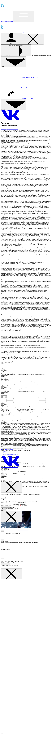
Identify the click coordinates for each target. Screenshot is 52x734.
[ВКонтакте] (2, 479)
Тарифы (5, 451)
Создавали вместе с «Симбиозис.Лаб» (9, 467)
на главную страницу (5, 549)
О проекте (5, 452)
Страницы (3, 109)
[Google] (3, 479)
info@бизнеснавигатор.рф (7, 21)
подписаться (16, 445)
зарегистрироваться (5, 506)
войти (2, 474)
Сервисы (3, 66)
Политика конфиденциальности (10, 454)
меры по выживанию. (23, 530)
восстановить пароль (5, 564)
